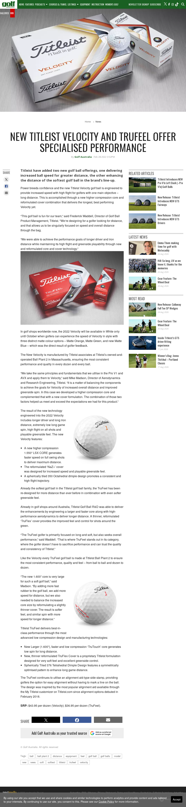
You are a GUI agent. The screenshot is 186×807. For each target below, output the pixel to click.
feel (82, 756)
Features (29, 4)
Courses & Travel (58, 4)
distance (57, 756)
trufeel (72, 762)
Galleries (4, 13)
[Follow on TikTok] (176, 4)
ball (31, 756)
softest (51, 762)
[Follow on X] (165, 4)
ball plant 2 (43, 756)
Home (88, 121)
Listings (72, 4)
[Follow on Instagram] (172, 4)
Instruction (98, 4)
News (21, 4)
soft (42, 762)
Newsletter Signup (139, 4)
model (117, 756)
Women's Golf (111, 4)
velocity (84, 762)
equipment (71, 756)
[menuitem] (8, 4)
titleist (62, 762)
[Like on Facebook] (169, 4)
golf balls (105, 756)
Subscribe (155, 4)
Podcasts (40, 4)
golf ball (92, 756)
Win (12, 13)
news (33, 762)
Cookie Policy (106, 801)
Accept (177, 799)
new (24, 762)
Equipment (85, 4)
